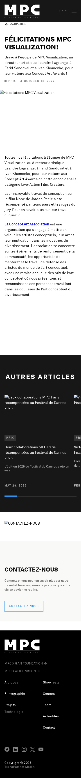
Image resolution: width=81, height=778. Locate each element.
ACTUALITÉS (18, 24)
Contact (49, 693)
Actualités (51, 716)
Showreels (51, 682)
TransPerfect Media (19, 767)
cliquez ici (12, 215)
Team (47, 705)
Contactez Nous (24, 606)
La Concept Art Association (26, 224)
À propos (11, 682)
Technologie (13, 711)
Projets (10, 705)
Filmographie (14, 693)
